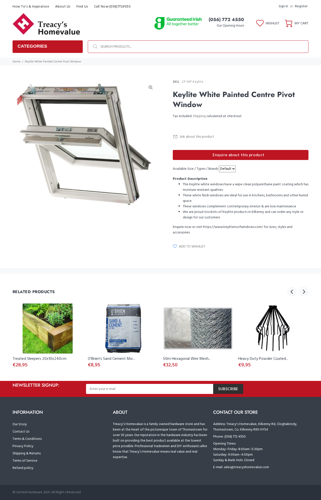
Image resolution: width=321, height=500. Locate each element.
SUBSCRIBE (228, 389)
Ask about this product (197, 137)
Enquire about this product (239, 155)
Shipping (199, 116)
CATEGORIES (32, 46)
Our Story (20, 424)
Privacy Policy (23, 446)
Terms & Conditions (27, 439)
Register (301, 6)
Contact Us (21, 432)
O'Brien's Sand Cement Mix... (111, 359)
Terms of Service (25, 461)
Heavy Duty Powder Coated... (263, 359)
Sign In (283, 6)
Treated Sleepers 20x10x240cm (39, 359)
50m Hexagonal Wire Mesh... (187, 359)
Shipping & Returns (27, 453)
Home (17, 61)
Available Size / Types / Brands (195, 169)
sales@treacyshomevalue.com (246, 467)
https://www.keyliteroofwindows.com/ (233, 227)
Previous (292, 291)
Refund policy (23, 468)
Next (303, 291)
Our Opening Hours (230, 25)
